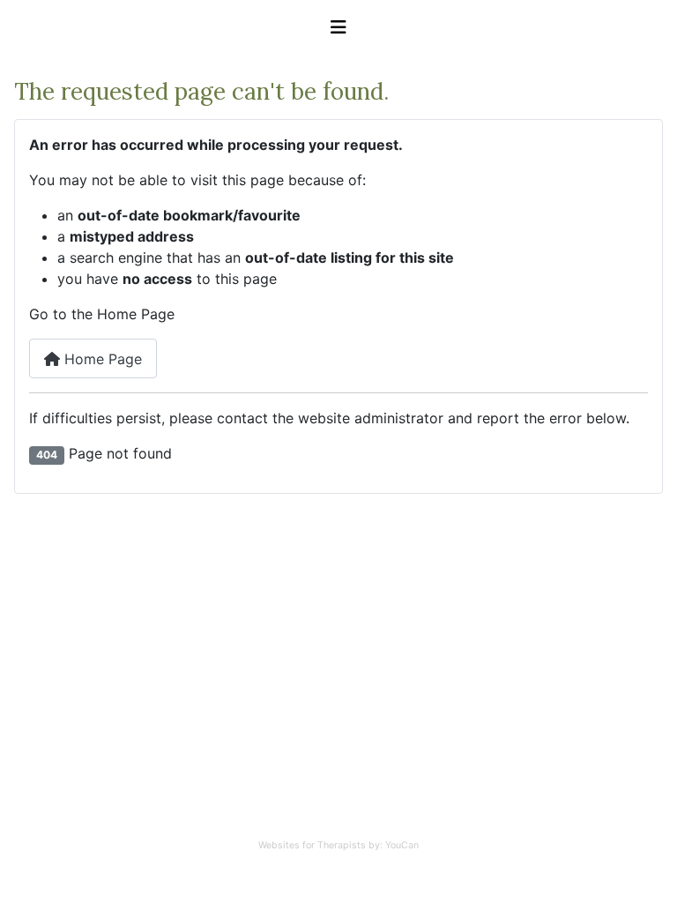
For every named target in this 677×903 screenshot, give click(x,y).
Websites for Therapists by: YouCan (338, 845)
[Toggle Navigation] (338, 27)
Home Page (101, 359)
